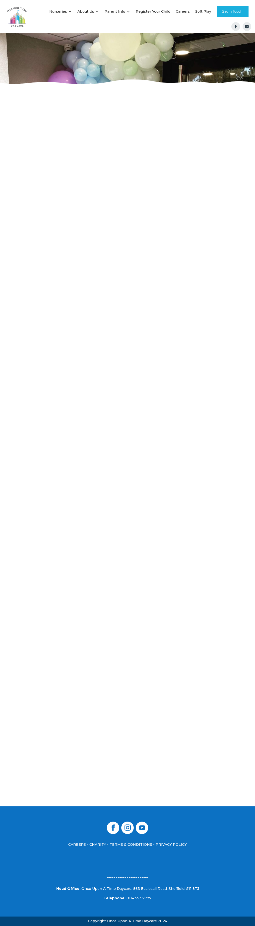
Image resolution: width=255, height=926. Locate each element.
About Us (85, 11)
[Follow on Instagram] (127, 828)
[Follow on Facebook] (113, 828)
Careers (183, 11)
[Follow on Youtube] (142, 828)
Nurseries (58, 11)
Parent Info (115, 11)
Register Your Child (153, 11)
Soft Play (203, 11)
